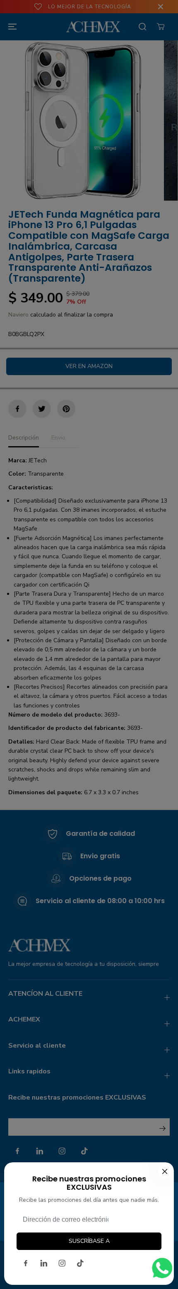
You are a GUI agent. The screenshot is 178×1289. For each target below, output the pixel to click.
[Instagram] (62, 1263)
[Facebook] (26, 1263)
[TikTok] (80, 1263)
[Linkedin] (44, 1263)
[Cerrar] (165, 1171)
